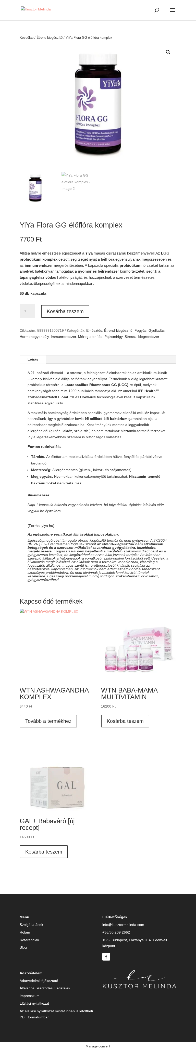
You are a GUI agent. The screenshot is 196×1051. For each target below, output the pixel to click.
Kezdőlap (26, 37)
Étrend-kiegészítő (49, 37)
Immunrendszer (63, 337)
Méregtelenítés (90, 337)
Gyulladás (157, 330)
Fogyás (140, 330)
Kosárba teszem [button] (125, 721)
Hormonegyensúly (34, 337)
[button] (168, 52)
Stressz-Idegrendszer (142, 337)
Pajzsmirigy (113, 337)
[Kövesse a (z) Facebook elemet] (106, 957)
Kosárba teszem (65, 311)
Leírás (33, 359)
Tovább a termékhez (48, 721)
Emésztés (94, 330)
